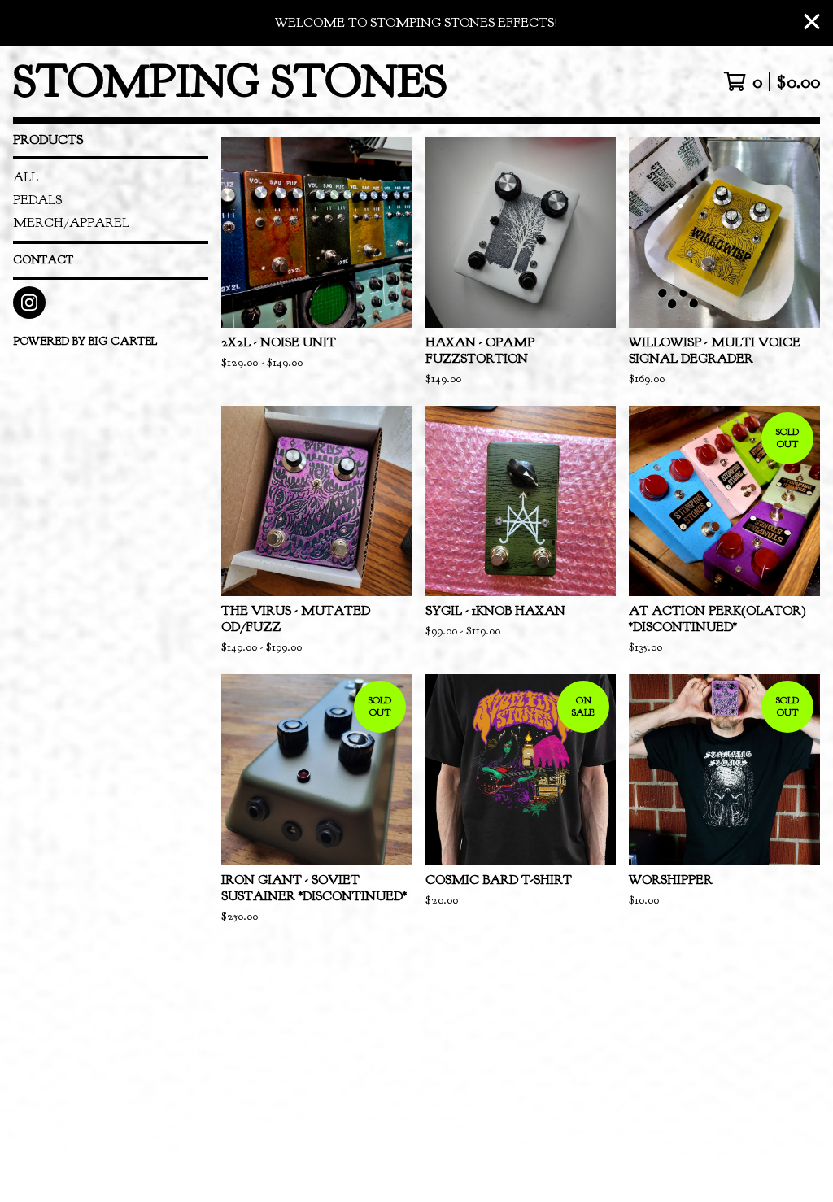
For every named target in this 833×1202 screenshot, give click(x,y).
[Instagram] (29, 302)
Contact (43, 260)
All (25, 177)
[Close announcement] (812, 23)
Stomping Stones (230, 81)
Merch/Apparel (71, 223)
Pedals (37, 200)
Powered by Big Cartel (85, 341)
